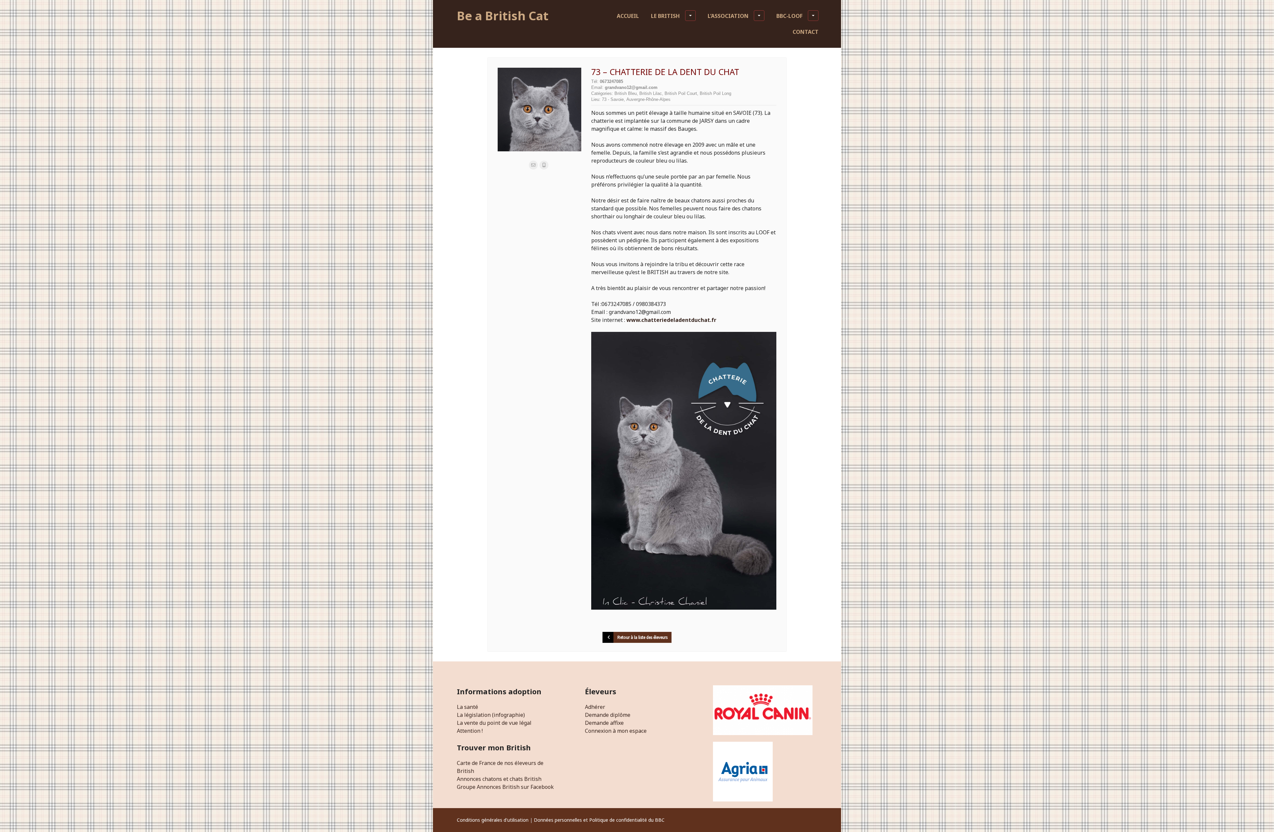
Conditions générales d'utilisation (493, 820)
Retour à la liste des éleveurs (642, 637)
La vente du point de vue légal (494, 722)
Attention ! (470, 730)
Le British (665, 16)
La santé (467, 707)
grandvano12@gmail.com (631, 87)
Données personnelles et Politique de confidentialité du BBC (599, 820)
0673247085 (611, 81)
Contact (805, 32)
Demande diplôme (607, 715)
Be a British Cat (502, 16)
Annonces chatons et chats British (499, 779)
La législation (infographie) (491, 715)
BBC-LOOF (789, 16)
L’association (728, 16)
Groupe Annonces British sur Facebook (505, 787)
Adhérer (595, 707)
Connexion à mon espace (616, 730)
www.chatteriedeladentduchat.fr (671, 320)
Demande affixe (604, 722)
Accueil (628, 16)
